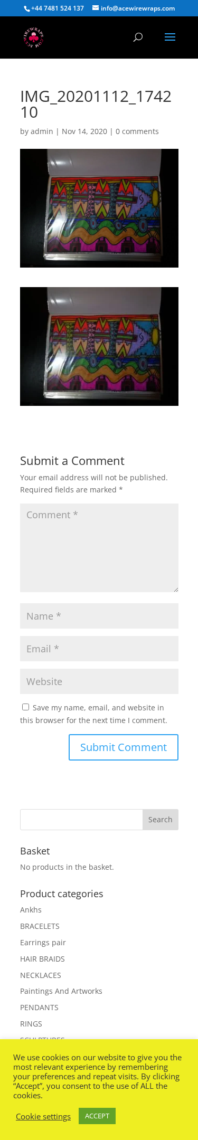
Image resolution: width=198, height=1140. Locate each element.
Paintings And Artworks (61, 991)
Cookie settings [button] (43, 1116)
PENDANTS (39, 1007)
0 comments (137, 131)
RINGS (31, 1024)
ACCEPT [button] (97, 1115)
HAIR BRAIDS (42, 959)
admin (42, 131)
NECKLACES (40, 975)
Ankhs (31, 910)
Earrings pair (43, 942)
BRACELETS (40, 926)
